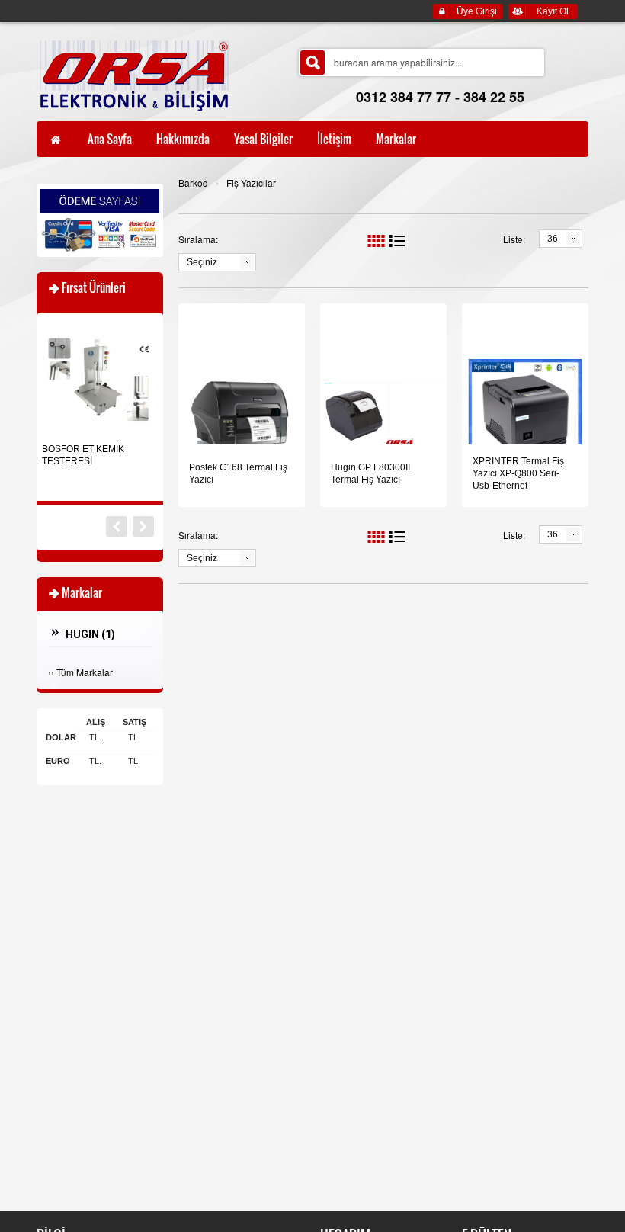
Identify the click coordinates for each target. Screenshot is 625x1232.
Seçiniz (202, 262)
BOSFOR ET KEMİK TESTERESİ (83, 455)
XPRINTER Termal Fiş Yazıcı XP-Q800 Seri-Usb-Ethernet (518, 473)
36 (552, 238)
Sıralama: (198, 239)
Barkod (193, 182)
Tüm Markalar (84, 672)
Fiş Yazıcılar (251, 182)
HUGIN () (90, 634)
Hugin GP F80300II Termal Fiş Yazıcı (370, 473)
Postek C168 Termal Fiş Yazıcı (238, 473)
